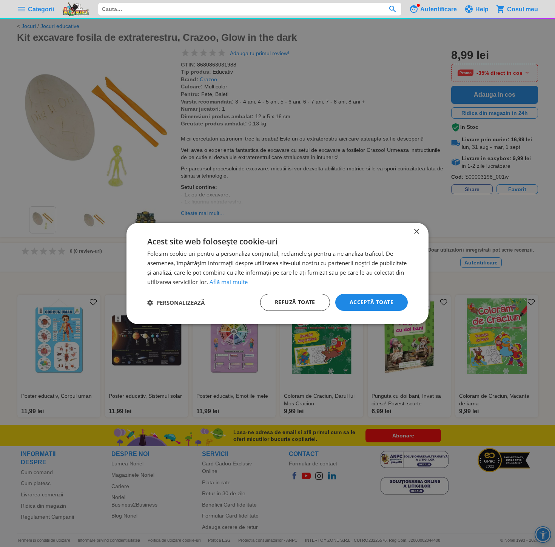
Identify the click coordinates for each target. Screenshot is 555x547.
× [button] (416, 232)
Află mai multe (229, 282)
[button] (176, 302)
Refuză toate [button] (295, 302)
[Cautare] (392, 9)
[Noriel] (76, 9)
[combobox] (250, 9)
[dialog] (277, 273)
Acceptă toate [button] (371, 302)
